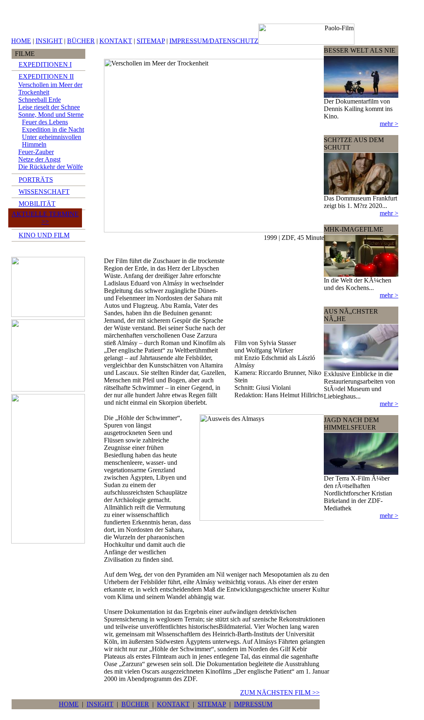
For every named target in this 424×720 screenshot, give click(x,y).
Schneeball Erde (39, 99)
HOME (21, 40)
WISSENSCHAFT (44, 191)
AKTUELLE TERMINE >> (45, 217)
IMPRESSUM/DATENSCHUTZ (213, 40)
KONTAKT (115, 40)
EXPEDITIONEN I (45, 64)
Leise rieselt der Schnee (49, 107)
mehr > (389, 123)
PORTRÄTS (36, 179)
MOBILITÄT (37, 203)
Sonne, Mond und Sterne (51, 114)
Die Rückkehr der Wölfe (50, 166)
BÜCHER (81, 40)
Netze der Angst (39, 159)
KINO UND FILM (44, 235)
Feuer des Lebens (45, 122)
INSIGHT (49, 40)
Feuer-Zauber (36, 151)
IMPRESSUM (253, 704)
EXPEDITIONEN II (46, 76)
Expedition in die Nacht (53, 129)
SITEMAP (151, 40)
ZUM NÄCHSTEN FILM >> (280, 692)
